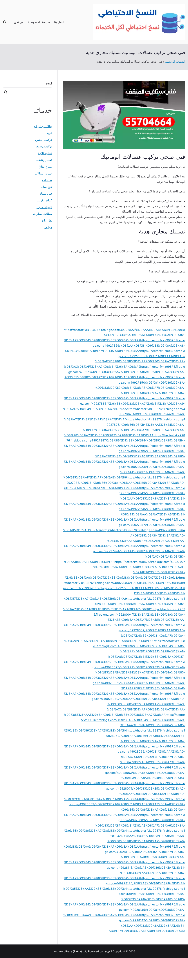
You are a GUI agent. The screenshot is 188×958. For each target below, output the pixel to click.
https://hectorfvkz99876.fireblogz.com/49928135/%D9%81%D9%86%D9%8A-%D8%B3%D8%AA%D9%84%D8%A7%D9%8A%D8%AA (124, 910)
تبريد (49, 133)
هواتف (48, 227)
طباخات (47, 180)
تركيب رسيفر (43, 146)
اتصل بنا (59, 22)
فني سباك (45, 193)
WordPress (65, 951)
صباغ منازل (44, 166)
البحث (49, 83)
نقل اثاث (46, 220)
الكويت (108, 951)
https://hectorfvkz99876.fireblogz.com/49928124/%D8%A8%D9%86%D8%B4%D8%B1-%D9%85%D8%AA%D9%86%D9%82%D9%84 (124, 883)
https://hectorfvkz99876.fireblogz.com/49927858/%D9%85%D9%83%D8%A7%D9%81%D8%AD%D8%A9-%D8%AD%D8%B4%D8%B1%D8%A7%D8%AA (124, 403)
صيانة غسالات (43, 173)
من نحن (19, 22)
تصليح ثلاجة (45, 153)
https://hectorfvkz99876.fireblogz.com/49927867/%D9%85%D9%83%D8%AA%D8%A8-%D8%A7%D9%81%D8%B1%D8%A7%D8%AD (124, 414)
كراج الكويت (44, 200)
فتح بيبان (46, 187)
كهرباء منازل (44, 207)
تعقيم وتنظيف (43, 160)
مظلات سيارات (42, 214)
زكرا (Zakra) (80, 951)
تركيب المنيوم (43, 140)
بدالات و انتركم (43, 126)
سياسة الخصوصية (39, 22)
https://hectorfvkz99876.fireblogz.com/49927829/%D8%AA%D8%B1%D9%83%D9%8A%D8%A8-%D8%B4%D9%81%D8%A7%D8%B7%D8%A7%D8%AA (125, 345)
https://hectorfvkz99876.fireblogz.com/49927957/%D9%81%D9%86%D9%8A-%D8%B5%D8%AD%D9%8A (124, 525)
